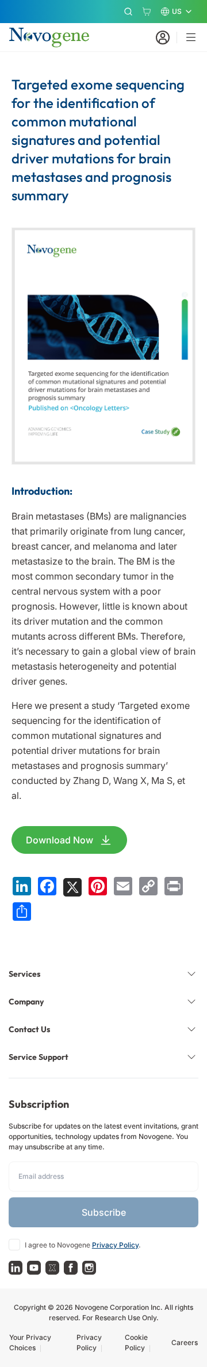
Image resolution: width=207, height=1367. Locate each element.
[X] (52, 1268)
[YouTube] (34, 1268)
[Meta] (71, 1268)
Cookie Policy (136, 1342)
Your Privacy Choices (30, 1342)
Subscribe (104, 1212)
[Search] (128, 11)
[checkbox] (14, 1244)
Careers (184, 1342)
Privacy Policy (115, 1245)
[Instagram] (89, 1268)
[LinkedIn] (15, 1268)
